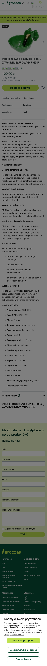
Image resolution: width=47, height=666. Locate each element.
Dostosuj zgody (23, 659)
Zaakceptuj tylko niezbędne (23, 650)
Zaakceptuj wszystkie (23, 640)
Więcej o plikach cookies (14, 635)
